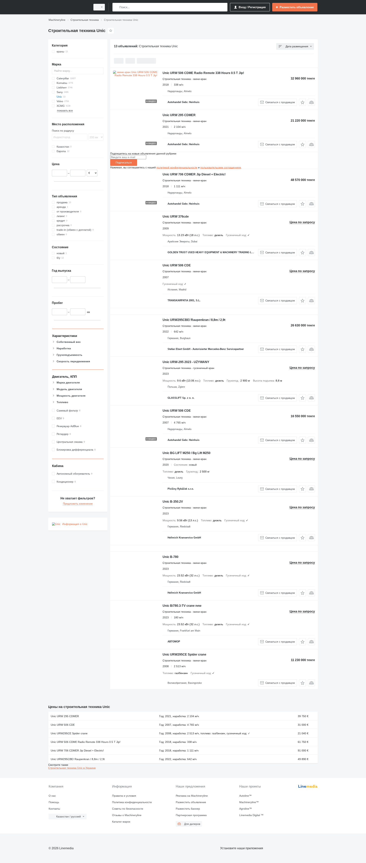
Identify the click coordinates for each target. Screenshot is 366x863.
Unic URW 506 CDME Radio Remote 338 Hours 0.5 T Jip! (203, 73)
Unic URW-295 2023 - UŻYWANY (186, 362)
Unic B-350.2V (173, 501)
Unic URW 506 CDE (177, 265)
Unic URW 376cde (176, 216)
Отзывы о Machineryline (126, 815)
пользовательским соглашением (220, 167)
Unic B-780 (170, 556)
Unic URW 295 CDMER (179, 115)
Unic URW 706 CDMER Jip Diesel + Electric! (194, 174)
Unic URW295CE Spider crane (184, 654)
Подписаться (124, 162)
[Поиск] (116, 7)
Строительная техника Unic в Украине (72, 767)
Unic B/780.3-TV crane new (182, 605)
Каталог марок (121, 821)
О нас (52, 795)
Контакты (54, 808)
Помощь (54, 802)
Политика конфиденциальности (132, 802)
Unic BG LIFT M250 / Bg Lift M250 (186, 453)
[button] (302, 102)
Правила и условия (124, 795)
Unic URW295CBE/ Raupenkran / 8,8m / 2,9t (194, 319)
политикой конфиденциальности (177, 167)
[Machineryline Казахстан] (69, 7)
